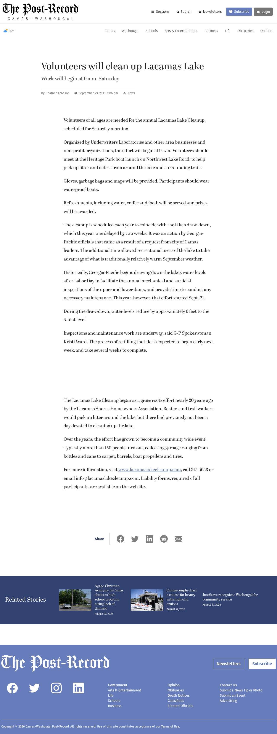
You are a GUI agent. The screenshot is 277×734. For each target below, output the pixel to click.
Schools (152, 31)
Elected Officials (180, 706)
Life (227, 31)
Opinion (266, 31)
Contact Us (228, 685)
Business (211, 31)
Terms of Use (170, 726)
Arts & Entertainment (181, 31)
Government (117, 685)
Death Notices (179, 695)
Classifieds (176, 701)
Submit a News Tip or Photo (241, 690)
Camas (110, 31)
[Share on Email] (178, 539)
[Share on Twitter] (135, 539)
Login (266, 12)
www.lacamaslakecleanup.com (149, 469)
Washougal (130, 31)
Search (186, 12)
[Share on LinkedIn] (149, 539)
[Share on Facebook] (120, 539)
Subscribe (241, 12)
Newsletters (212, 12)
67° (12, 31)
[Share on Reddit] (164, 539)
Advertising (228, 701)
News (131, 93)
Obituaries (245, 31)
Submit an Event (232, 695)
